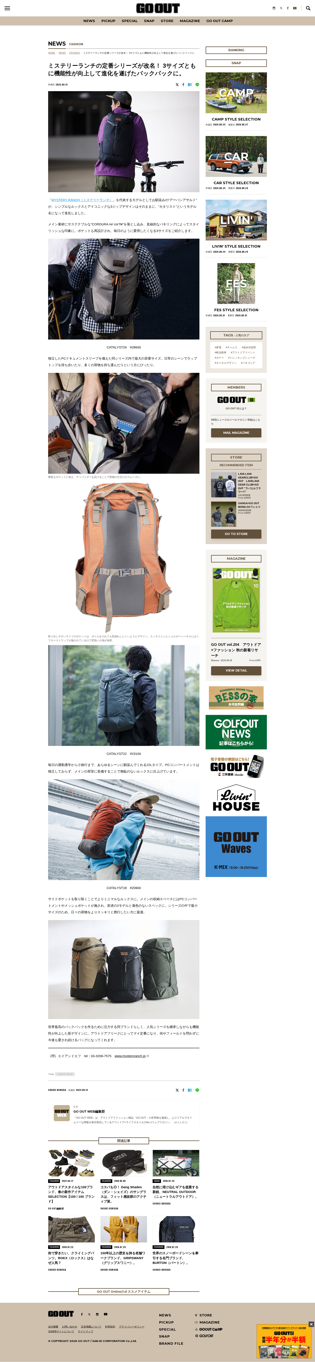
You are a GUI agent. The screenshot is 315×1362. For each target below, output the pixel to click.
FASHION (76, 44)
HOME (51, 53)
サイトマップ (85, 1331)
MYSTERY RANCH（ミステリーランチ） (82, 200)
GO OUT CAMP (219, 21)
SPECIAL (130, 21)
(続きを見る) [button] (180, 1122)
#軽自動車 (220, 352)
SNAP (149, 21)
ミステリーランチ (65, 1074)
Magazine (190, 21)
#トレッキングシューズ (241, 357)
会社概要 (53, 1326)
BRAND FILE (171, 1343)
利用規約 (110, 1326)
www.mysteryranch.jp (130, 1056)
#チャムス (231, 347)
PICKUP (108, 21)
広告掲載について (91, 1326)
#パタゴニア (248, 362)
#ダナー (219, 357)
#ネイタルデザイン (226, 362)
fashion (74, 53)
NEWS (62, 53)
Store (167, 21)
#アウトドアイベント (243, 352)
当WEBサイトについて (61, 1331)
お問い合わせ (69, 1326)
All (75, 16)
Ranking (236, 16)
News (89, 21)
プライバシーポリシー (131, 1326)
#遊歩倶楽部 (249, 347)
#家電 (218, 347)
